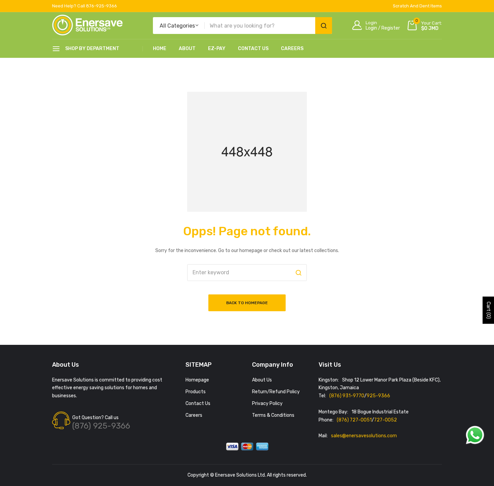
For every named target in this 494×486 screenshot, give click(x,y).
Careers (292, 48)
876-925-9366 (101, 5)
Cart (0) (488, 310)
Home (159, 48)
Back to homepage (247, 302)
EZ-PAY (216, 48)
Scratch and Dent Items (417, 5)
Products (196, 392)
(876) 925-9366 (101, 426)
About (187, 48)
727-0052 (385, 420)
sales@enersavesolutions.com (364, 436)
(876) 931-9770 (346, 396)
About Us (262, 380)
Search (323, 25)
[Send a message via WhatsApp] (475, 435)
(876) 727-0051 (354, 420)
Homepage (197, 380)
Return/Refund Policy (276, 392)
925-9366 (378, 396)
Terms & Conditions (273, 415)
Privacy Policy (267, 403)
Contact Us (253, 48)
